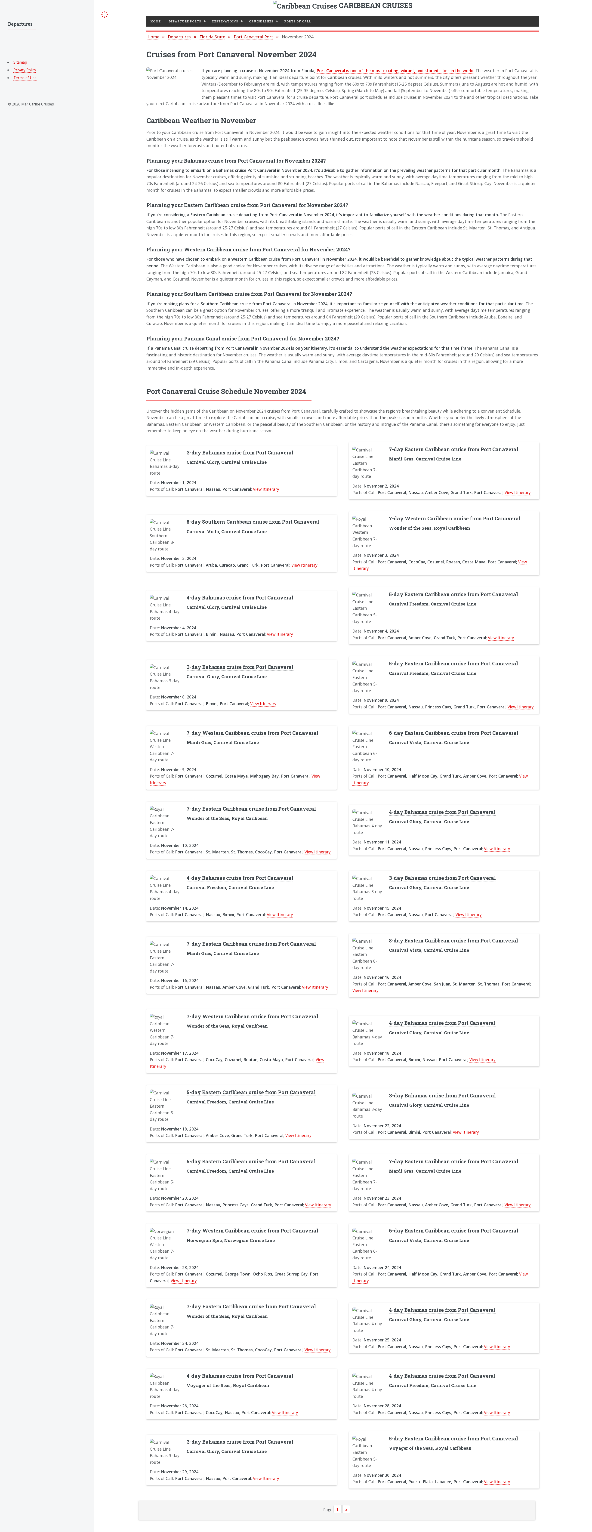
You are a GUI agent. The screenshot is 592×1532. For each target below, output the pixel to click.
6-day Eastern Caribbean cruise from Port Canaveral (453, 732)
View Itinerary (266, 489)
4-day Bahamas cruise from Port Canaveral (240, 597)
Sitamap (20, 62)
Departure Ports (185, 21)
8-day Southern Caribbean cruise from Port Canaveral (253, 521)
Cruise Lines (261, 21)
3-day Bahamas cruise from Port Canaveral (240, 452)
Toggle (105, 13)
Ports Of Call (297, 21)
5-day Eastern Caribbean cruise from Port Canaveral (453, 594)
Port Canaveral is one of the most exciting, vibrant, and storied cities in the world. (395, 70)
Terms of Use (25, 77)
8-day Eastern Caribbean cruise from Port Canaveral (453, 940)
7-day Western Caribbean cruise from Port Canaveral (455, 518)
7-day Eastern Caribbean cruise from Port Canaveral (453, 449)
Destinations (225, 21)
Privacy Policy (24, 69)
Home (155, 21)
